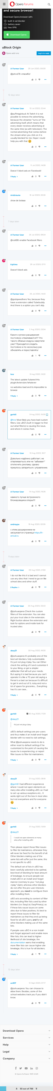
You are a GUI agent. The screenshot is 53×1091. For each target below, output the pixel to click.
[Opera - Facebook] (16, 1068)
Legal (6, 1051)
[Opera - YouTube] (26, 1068)
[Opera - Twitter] (20, 1068)
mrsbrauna (15, 195)
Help (5, 1044)
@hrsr (13, 420)
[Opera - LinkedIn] (31, 1068)
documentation (17, 942)
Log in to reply (43, 53)
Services (8, 1037)
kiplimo (14, 264)
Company (9, 1058)
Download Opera (18, 34)
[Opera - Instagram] (36, 1068)
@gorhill (14, 784)
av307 (13, 983)
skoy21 (13, 650)
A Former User (17, 68)
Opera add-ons (12, 53)
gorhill (13, 414)
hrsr (12, 374)
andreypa (14, 524)
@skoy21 (14, 719)
